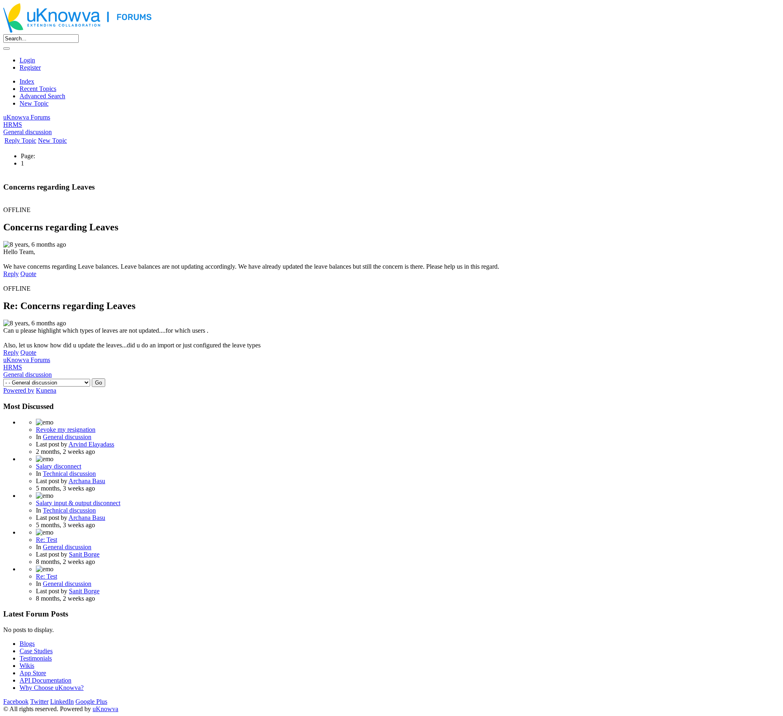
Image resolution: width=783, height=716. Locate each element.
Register (30, 67)
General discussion (27, 131)
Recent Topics (38, 88)
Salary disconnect (58, 466)
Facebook (16, 701)
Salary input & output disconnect (78, 502)
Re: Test (46, 539)
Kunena (46, 390)
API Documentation (45, 680)
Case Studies (36, 650)
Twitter (39, 701)
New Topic (34, 103)
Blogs (27, 643)
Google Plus (91, 701)
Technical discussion (69, 473)
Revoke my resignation (65, 429)
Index (27, 81)
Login (27, 60)
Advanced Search (42, 96)
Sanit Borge (84, 554)
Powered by (18, 390)
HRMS (12, 124)
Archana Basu (87, 480)
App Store (33, 673)
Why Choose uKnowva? (52, 687)
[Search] (6, 48)
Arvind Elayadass (91, 444)
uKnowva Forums (26, 117)
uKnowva (105, 708)
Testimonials (36, 658)
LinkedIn (62, 701)
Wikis (27, 665)
